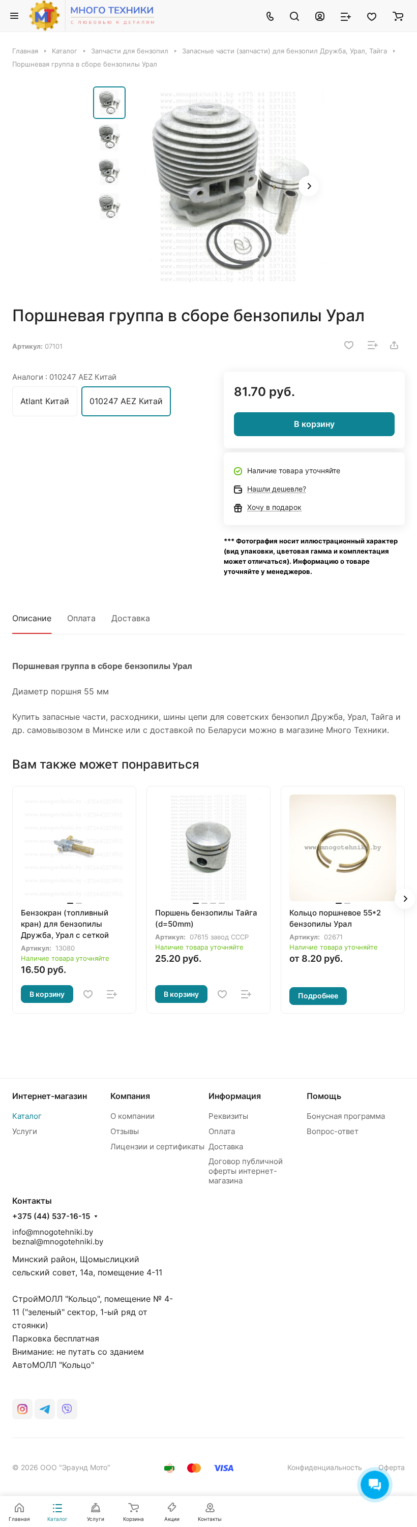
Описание (31, 618)
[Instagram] (22, 1409)
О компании (132, 1116)
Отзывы (124, 1131)
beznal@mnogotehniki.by (57, 1241)
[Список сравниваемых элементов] (346, 16)
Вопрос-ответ (333, 1131)
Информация (234, 1096)
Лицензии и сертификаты (157, 1146)
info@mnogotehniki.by (52, 1232)
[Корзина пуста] (398, 16)
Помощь (324, 1096)
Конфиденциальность (324, 1467)
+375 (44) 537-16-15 (51, 1216)
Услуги (24, 1131)
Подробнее (318, 995)
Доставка (130, 618)
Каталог (27, 1116)
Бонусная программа (346, 1116)
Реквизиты (228, 1116)
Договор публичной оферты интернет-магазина (245, 1170)
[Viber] (67, 1409)
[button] (309, 186)
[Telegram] (45, 1409)
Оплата (81, 618)
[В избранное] (349, 345)
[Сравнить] (372, 345)
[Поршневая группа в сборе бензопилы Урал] (228, 187)
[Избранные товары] (371, 16)
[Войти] (319, 16)
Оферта (391, 1467)
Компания (130, 1096)
